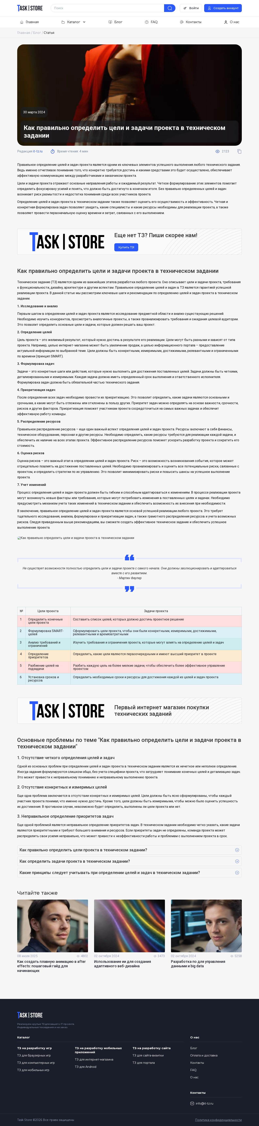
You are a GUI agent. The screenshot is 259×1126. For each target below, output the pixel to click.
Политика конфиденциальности (218, 1120)
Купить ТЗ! (126, 247)
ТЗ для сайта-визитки (148, 1055)
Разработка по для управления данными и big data (198, 963)
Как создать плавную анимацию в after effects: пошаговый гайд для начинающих (51, 966)
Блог (193, 1048)
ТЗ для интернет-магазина (94, 1059)
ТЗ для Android (85, 1067)
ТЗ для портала (144, 1063)
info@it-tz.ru (204, 1103)
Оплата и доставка (204, 1055)
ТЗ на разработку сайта (152, 1048)
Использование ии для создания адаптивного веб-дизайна (122, 963)
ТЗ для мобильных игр (33, 1070)
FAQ (193, 1070)
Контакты (197, 1063)
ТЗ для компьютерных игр (36, 1063)
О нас (194, 1077)
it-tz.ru (37, 151)
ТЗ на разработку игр (34, 1048)
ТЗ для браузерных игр (34, 1055)
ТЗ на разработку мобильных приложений (98, 1050)
